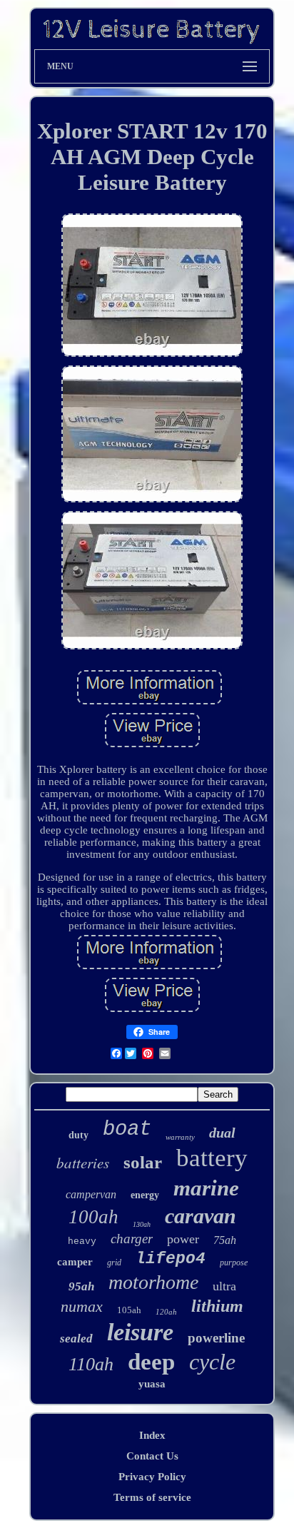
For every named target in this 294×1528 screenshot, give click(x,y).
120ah (166, 1311)
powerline (216, 1337)
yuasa (152, 1384)
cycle (212, 1362)
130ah (142, 1224)
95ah (81, 1286)
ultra (224, 1286)
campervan (91, 1194)
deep (151, 1362)
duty (78, 1135)
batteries (82, 1163)
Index (152, 1435)
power (183, 1239)
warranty (180, 1137)
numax (82, 1306)
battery (212, 1158)
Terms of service (152, 1497)
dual (222, 1132)
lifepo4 (171, 1259)
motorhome (153, 1282)
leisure (140, 1332)
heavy (82, 1241)
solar (142, 1162)
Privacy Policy (152, 1476)
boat (127, 1129)
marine (206, 1187)
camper (75, 1262)
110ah (91, 1364)
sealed (76, 1338)
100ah (93, 1217)
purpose (234, 1263)
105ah (129, 1310)
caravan (200, 1216)
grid (114, 1263)
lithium (217, 1306)
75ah (224, 1240)
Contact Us (152, 1456)
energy (145, 1195)
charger (132, 1238)
